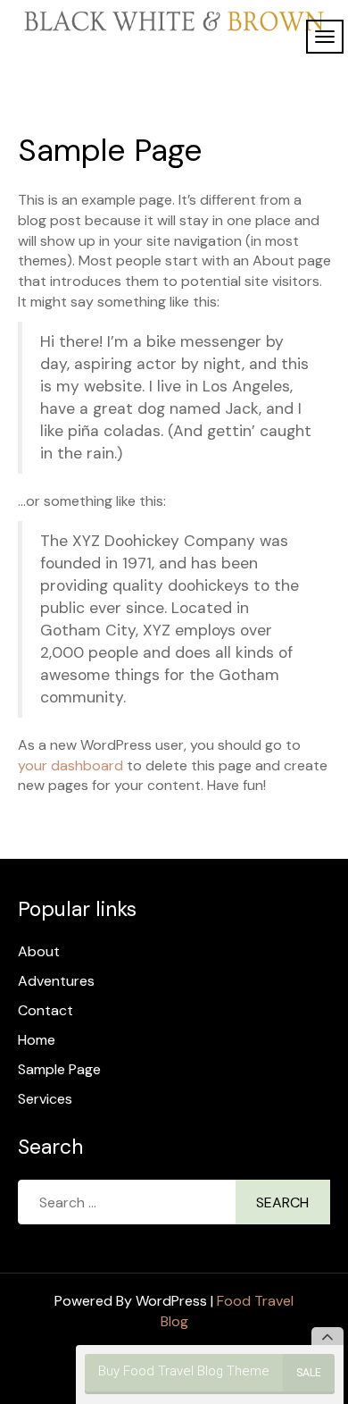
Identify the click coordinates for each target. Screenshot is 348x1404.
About (39, 951)
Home (36, 1039)
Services (45, 1098)
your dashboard (70, 765)
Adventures (56, 980)
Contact (45, 1010)
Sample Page (59, 1069)
